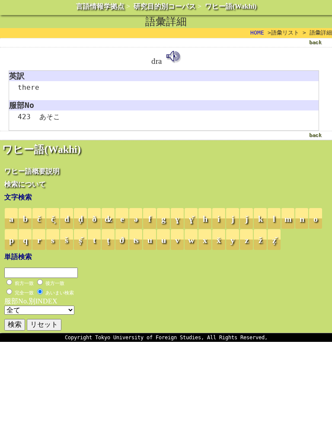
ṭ (108, 240)
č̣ (53, 219)
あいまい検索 (59, 292)
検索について (25, 184)
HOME (257, 32)
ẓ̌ (274, 240)
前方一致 (24, 283)
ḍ (80, 219)
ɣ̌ (191, 219)
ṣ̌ (80, 240)
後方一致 (54, 283)
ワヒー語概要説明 (32, 171)
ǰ (246, 219)
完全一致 (24, 292)
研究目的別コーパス (165, 6)
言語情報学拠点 (100, 6)
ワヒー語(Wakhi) (230, 6)
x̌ (219, 240)
